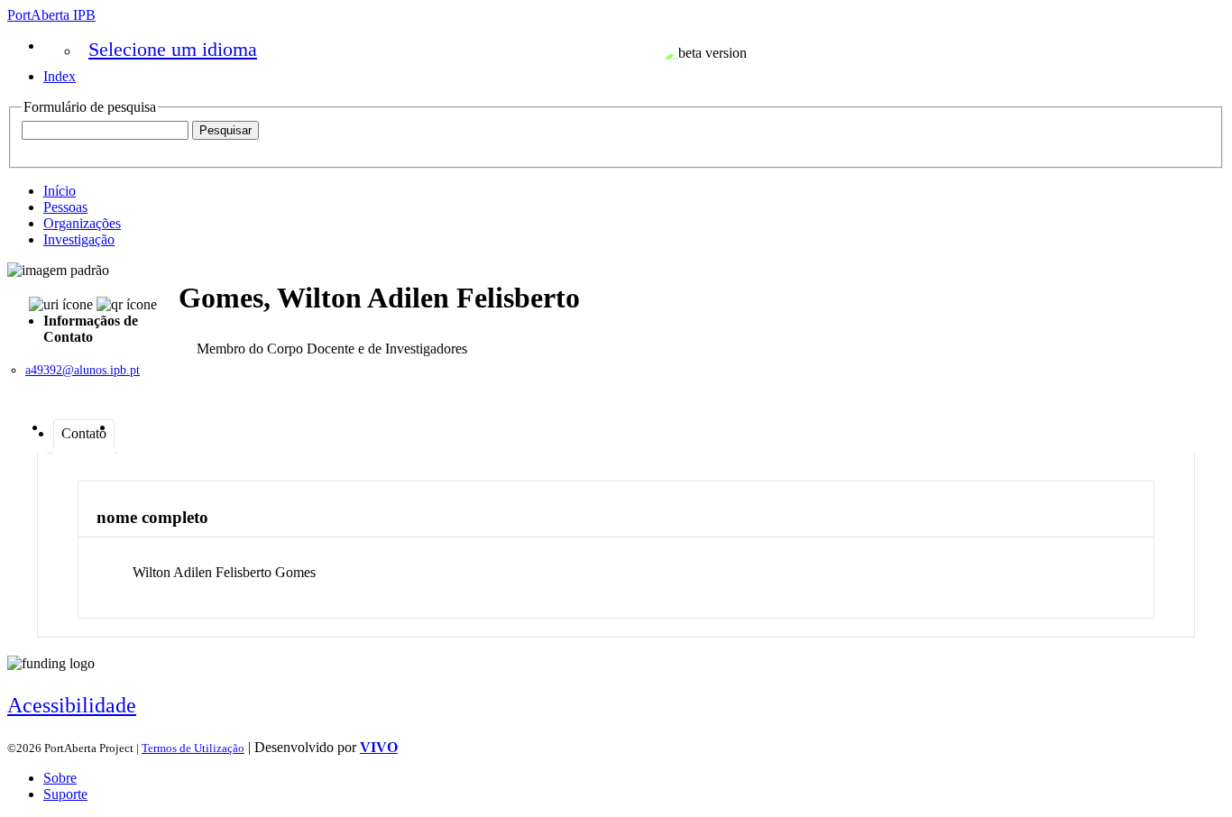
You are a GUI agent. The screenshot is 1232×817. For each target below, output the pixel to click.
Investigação (79, 239)
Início (59, 190)
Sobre (60, 777)
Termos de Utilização (193, 748)
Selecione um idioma (172, 49)
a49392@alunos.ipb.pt (82, 370)
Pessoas (65, 207)
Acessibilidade (71, 705)
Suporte (65, 794)
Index (59, 76)
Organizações (82, 223)
